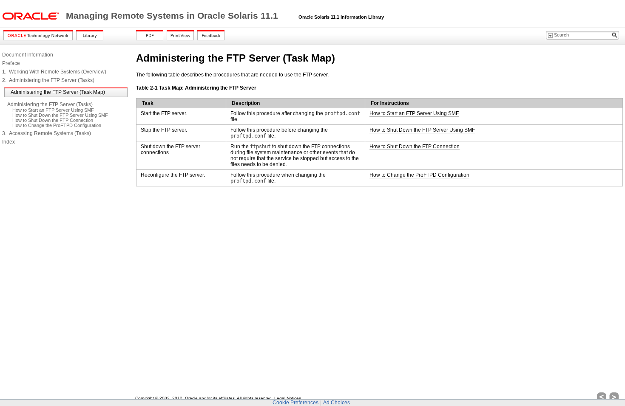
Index (8, 142)
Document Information (27, 55)
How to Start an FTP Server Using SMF (53, 110)
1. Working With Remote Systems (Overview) (54, 72)
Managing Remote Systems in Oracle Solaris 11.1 (173, 16)
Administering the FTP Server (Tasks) (50, 104)
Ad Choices (336, 403)
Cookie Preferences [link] (295, 403)
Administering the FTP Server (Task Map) (58, 92)
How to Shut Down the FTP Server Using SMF (60, 115)
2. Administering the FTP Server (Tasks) (48, 80)
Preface (11, 63)
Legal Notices (287, 398)
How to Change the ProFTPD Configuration (56, 125)
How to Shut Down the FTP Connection (52, 120)
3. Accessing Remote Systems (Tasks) (46, 133)
